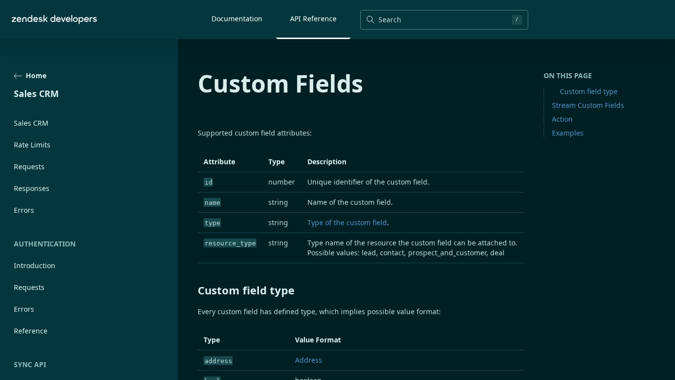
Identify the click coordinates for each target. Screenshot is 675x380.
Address (308, 360)
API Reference (313, 18)
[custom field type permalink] (193, 290)
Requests (29, 166)
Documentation (236, 18)
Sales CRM (31, 123)
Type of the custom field (347, 222)
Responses (31, 188)
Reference (30, 330)
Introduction (34, 265)
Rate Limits (32, 144)
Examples (568, 133)
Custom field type (589, 91)
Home (36, 75)
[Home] (54, 19)
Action (562, 119)
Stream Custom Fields (588, 105)
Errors (24, 210)
